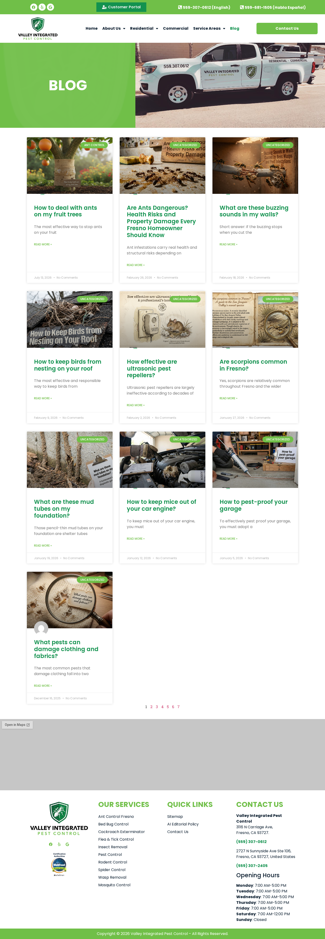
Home (92, 28)
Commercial (175, 28)
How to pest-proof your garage (254, 505)
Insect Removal (112, 847)
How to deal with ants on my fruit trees (65, 211)
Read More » (43, 244)
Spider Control (111, 869)
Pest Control (110, 854)
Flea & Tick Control (116, 839)
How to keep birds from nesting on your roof (67, 365)
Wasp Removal (112, 877)
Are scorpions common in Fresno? (253, 365)
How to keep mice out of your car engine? (161, 505)
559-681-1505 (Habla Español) (275, 7)
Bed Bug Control (113, 824)
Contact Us (177, 831)
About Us (111, 28)
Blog (234, 28)
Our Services (123, 804)
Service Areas (207, 28)
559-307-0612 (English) (206, 7)
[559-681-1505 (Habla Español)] (242, 7)
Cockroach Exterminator (121, 831)
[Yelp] (42, 7)
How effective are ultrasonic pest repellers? (152, 368)
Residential (141, 28)
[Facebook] (33, 7)
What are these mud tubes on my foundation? (64, 509)
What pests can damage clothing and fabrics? (66, 649)
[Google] (50, 7)
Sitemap (175, 816)
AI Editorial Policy (183, 824)
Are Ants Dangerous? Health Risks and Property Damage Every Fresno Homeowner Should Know (161, 221)
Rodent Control (112, 862)
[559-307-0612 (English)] (180, 7)
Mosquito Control (114, 885)
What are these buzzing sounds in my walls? (254, 211)
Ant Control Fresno (116, 816)
